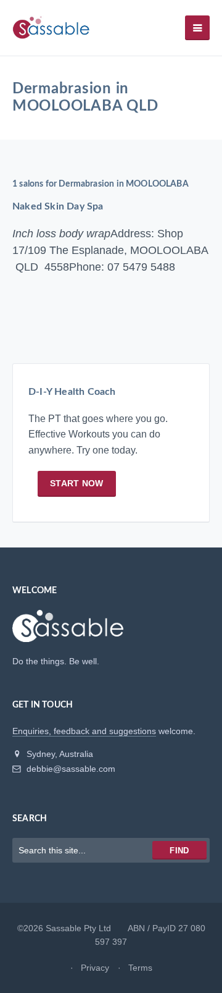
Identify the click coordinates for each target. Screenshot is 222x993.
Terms (140, 968)
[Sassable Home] (67, 631)
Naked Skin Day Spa (58, 206)
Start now (77, 483)
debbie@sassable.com (69, 769)
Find (179, 850)
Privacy (95, 968)
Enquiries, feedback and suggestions (84, 731)
